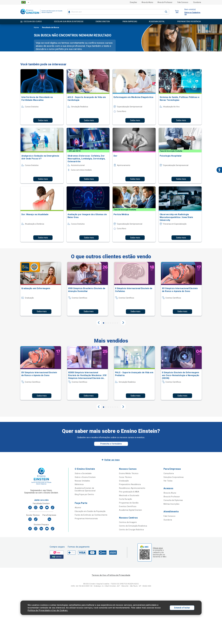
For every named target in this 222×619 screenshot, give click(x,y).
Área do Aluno (147, 2)
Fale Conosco (182, 2)
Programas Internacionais (86, 518)
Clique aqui (158, 548)
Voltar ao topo (112, 460)
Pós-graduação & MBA (129, 492)
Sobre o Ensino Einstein (85, 477)
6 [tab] (115, 323)
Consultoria (169, 473)
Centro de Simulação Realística (133, 526)
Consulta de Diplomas (173, 500)
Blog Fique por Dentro (84, 494)
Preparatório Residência (130, 484)
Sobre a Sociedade (83, 473)
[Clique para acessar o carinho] (176, 12)
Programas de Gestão (128, 503)
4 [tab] (110, 323)
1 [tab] (103, 323)
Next (123, 322)
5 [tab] (112, 323)
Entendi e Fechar (182, 608)
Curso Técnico (125, 477)
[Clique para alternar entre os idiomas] (25, 2)
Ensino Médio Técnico (128, 473)
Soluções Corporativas (174, 477)
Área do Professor (165, 2)
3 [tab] (108, 323)
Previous (98, 322)
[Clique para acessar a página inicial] (41, 15)
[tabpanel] (40, 289)
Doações (133, 2)
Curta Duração (125, 499)
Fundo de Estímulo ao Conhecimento (91, 515)
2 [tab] (106, 323)
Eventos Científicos (127, 506)
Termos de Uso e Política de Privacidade (111, 575)
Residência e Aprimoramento (132, 488)
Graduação (124, 481)
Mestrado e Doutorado (129, 495)
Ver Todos (168, 481)
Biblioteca (79, 484)
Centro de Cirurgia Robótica (131, 530)
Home (36, 27)
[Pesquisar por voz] (69, 11)
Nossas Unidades (82, 481)
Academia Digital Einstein (130, 510)
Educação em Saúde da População (90, 511)
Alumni (78, 508)
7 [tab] (117, 323)
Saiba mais (43, 120)
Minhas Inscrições (171, 504)
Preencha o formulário (111, 444)
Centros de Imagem (128, 522)
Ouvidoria (197, 2)
